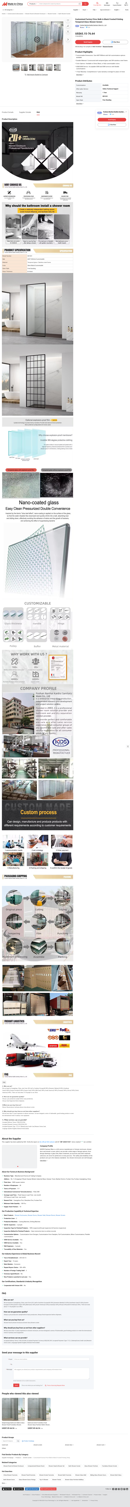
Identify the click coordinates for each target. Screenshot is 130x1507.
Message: (9, 1369)
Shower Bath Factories (64, 1475)
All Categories (8, 10)
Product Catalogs (28, 1441)
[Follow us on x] (116, 1489)
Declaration (85, 1500)
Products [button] (32, 4)
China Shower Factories (10, 1475)
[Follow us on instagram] (119, 1489)
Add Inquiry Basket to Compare (37, 75)
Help (94, 10)
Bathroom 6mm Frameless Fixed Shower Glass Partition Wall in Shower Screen (39, 1425)
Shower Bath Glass (115, 1475)
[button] (80, 4)
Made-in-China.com (57, 1497)
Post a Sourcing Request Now (55, 1385)
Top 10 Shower (43, 1479)
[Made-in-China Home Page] (12, 4)
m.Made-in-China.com (69, 1497)
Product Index (97, 1494)
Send (16, 1385)
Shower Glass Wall (80, 1475)
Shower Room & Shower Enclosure (35, 14)
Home (3, 14)
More (3, 1483)
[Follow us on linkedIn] (127, 1489)
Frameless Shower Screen (109, 1466)
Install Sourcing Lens (49, 1489)
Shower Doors (32, 1215)
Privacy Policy (94, 1500)
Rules (126, 10)
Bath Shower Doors (9, 1479)
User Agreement (75, 1500)
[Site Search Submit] (85, 4)
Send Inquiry (88, 42)
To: (11, 1364)
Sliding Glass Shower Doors (98, 1475)
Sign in (126, 5)
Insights (105, 1494)
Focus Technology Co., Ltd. (52, 1500)
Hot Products (26, 1494)
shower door (68, 1445)
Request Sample (108, 46)
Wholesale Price (76, 1494)
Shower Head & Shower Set (57, 1466)
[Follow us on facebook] (113, 1489)
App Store (7, 1489)
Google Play (18, 1489)
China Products (36, 1494)
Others (4, 1448)
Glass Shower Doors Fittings (27, 1479)
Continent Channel (87, 1494)
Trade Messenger (32, 1489)
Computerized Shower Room (36, 1466)
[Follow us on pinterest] (124, 1489)
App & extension (105, 10)
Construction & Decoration (15, 14)
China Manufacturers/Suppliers (50, 1494)
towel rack (5, 1445)
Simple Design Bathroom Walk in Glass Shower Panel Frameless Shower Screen (13, 1425)
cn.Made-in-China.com (83, 1497)
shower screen (37, 1445)
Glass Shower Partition (91, 1466)
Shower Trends (56, 1479)
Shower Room (50, 1215)
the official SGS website (47, 1142)
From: (10, 1359)
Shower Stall (41, 1215)
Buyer (84, 10)
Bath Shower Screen (64, 14)
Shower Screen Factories (46, 1475)
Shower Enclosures (21, 1215)
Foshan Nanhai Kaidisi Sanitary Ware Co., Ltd (93, 25)
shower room (100, 1445)
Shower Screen (52, 14)
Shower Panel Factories (28, 1475)
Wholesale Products (65, 1494)
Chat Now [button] (116, 42)
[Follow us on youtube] (122, 1489)
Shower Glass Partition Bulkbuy (74, 1479)
